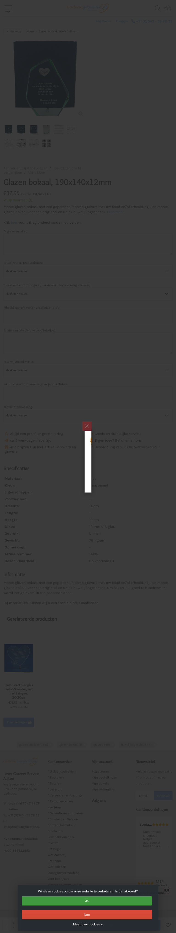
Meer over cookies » (88, 924)
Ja (87, 901)
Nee (87, 914)
